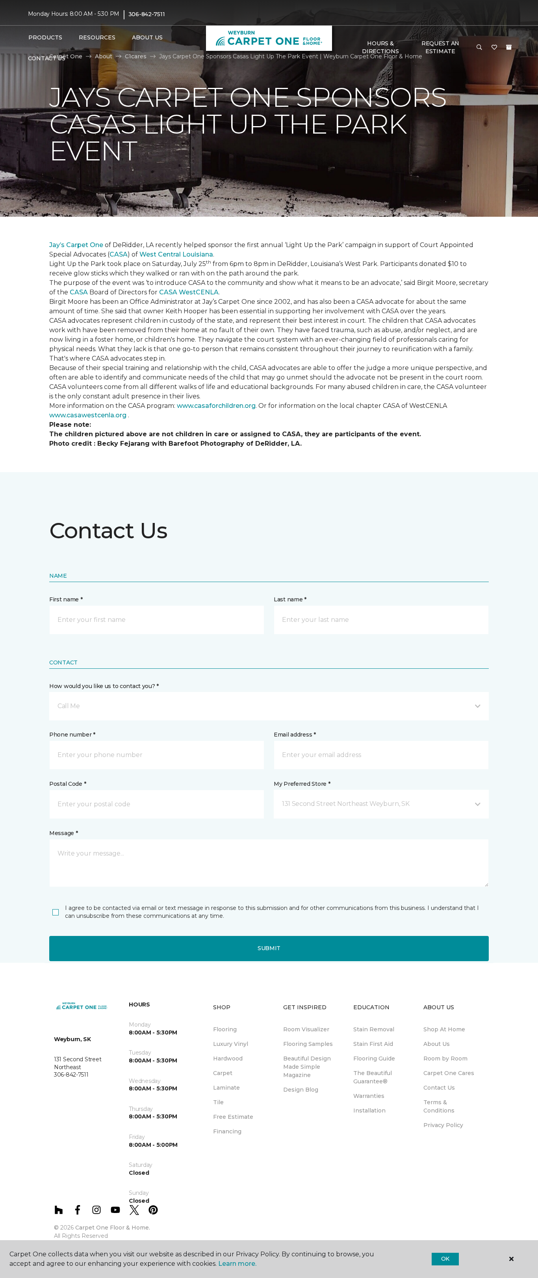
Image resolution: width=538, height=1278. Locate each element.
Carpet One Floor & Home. (112, 1227)
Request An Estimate (440, 47)
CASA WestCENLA (189, 292)
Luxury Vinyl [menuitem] (230, 1043)
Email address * (295, 734)
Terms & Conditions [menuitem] (439, 1106)
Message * (63, 833)
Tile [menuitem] (218, 1102)
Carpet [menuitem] (222, 1073)
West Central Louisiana (176, 254)
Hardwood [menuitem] (228, 1058)
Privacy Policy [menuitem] (443, 1125)
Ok (445, 1258)
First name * (66, 599)
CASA (118, 254)
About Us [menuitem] (436, 1043)
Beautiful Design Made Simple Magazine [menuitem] (307, 1067)
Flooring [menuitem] (225, 1029)
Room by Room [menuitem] (445, 1058)
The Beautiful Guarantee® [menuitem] (372, 1077)
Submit (269, 948)
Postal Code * (67, 784)
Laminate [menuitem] (226, 1087)
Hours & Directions (380, 47)
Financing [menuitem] (227, 1131)
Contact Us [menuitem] (46, 58)
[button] (479, 47)
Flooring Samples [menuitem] (308, 1043)
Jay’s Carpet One (76, 245)
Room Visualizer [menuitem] (306, 1029)
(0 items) (509, 47)
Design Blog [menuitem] (300, 1089)
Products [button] (45, 37)
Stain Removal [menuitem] (373, 1029)
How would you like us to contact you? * (104, 686)
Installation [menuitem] (369, 1110)
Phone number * (72, 734)
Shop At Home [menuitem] (444, 1029)
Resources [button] (97, 37)
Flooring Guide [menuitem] (374, 1058)
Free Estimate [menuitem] (233, 1116)
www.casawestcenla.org (87, 415)
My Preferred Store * (302, 784)
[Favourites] (494, 47)
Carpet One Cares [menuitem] (448, 1073)
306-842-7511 (146, 14)
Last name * (290, 599)
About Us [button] (147, 37)
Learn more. (237, 1263)
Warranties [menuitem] (368, 1095)
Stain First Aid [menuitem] (373, 1043)
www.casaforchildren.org (216, 405)
